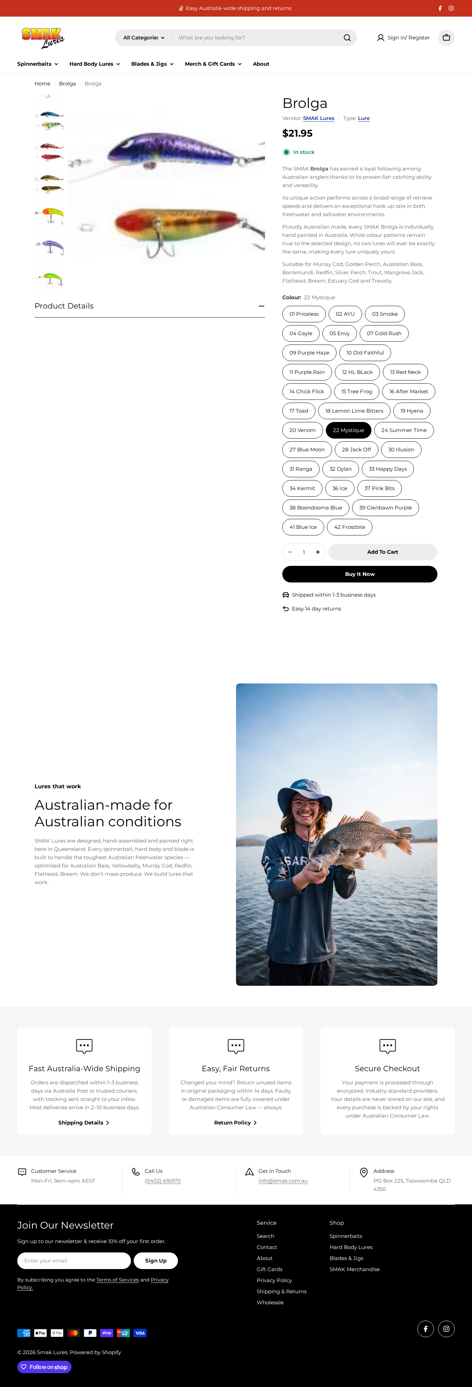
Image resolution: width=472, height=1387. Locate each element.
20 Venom (303, 430)
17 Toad (299, 410)
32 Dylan (341, 469)
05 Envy (340, 333)
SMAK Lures (318, 118)
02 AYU (345, 314)
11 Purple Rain (307, 372)
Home (42, 83)
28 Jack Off (356, 449)
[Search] (347, 38)
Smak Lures (52, 1352)
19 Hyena (411, 410)
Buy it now (360, 574)
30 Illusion (401, 449)
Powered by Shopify (95, 1352)
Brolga (67, 83)
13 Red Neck (405, 372)
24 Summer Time (404, 430)
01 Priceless (304, 314)
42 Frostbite (349, 527)
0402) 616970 (164, 1180)
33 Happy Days (388, 469)
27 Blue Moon (307, 449)
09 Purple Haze (309, 352)
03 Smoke (385, 314)
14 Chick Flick (307, 391)
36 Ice (339, 488)
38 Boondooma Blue (316, 507)
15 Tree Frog (356, 391)
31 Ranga (301, 469)
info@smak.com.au (283, 1180)
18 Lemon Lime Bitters (354, 410)
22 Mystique (348, 430)
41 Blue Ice (303, 527)
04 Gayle (301, 333)
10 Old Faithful (365, 352)
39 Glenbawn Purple (385, 507)
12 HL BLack (357, 372)
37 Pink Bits (380, 488)
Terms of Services (117, 1280)
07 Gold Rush (384, 333)
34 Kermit (302, 488)
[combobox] (236, 37)
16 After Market (408, 391)
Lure (364, 118)
